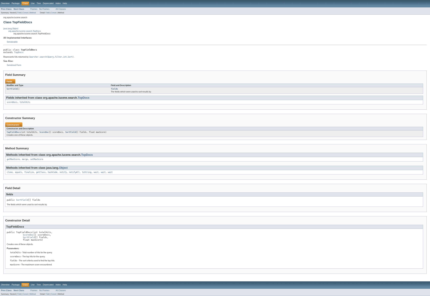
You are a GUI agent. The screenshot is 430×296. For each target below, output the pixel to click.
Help (65, 3)
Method (33, 13)
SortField (12, 89)
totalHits (25, 102)
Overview (5, 3)
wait (96, 172)
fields (114, 89)
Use (33, 3)
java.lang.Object (10, 28)
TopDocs (19, 52)
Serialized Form (14, 65)
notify (63, 172)
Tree (39, 3)
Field (19, 13)
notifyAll (74, 172)
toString (86, 172)
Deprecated (48, 3)
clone (10, 172)
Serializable (12, 42)
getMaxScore (13, 159)
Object (63, 167)
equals (18, 172)
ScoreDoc (44, 132)
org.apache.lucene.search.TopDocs (24, 31)
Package (16, 3)
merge (25, 159)
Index (58, 3)
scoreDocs (12, 102)
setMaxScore (36, 159)
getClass (41, 172)
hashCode (52, 172)
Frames (33, 9)
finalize (29, 172)
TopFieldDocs (14, 132)
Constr (25, 13)
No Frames (44, 9)
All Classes (61, 9)
